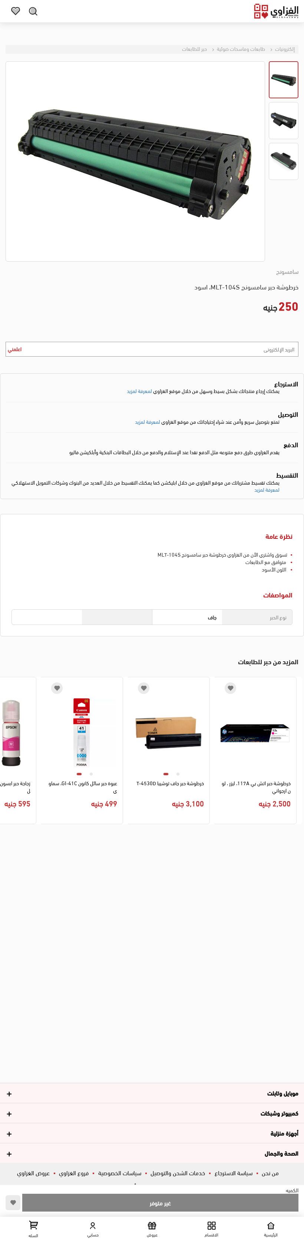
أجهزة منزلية (284, 1132)
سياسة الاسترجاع (233, 1172)
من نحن (270, 1172)
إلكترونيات (284, 48)
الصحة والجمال (281, 1152)
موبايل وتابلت (282, 1092)
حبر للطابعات (194, 48)
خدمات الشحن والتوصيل (178, 1172)
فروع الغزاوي (74, 1172)
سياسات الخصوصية (119, 1172)
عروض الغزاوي (33, 1172)
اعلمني (15, 349)
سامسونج (287, 271)
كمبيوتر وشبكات (279, 1112)
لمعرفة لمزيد (139, 390)
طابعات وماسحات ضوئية (240, 48)
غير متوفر (160, 1202)
